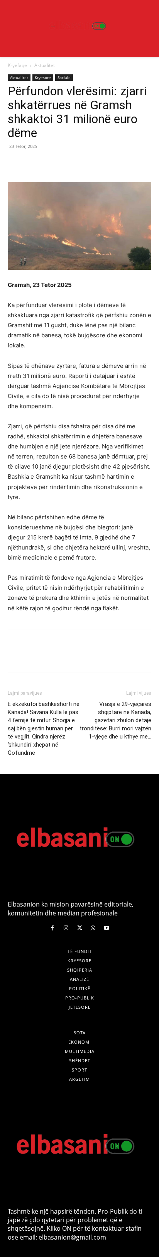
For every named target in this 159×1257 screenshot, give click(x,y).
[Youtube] (107, 928)
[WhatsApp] (68, 164)
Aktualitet (44, 65)
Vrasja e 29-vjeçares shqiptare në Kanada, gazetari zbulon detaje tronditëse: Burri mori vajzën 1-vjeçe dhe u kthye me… (115, 720)
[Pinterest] (51, 164)
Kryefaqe (17, 65)
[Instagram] (66, 928)
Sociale (64, 77)
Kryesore (43, 77)
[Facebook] (15, 164)
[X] (33, 164)
